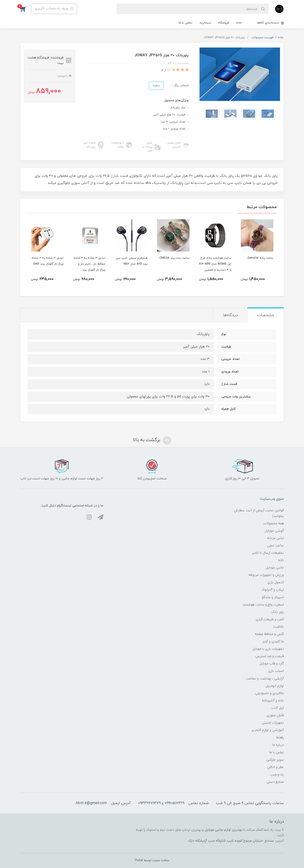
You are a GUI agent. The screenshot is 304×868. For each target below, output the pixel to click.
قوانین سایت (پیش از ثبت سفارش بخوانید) (259, 513)
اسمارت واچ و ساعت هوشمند (263, 604)
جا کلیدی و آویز (273, 641)
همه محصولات (273, 523)
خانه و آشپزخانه (273, 700)
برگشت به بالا (147, 440)
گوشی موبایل (274, 531)
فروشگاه (223, 23)
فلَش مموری (275, 715)
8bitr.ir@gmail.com (91, 803)
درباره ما (278, 745)
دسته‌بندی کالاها (268, 23)
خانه (239, 23)
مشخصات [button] (265, 315)
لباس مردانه (275, 538)
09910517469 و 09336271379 (161, 803)
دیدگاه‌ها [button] (230, 315)
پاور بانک (277, 612)
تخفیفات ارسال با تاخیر (268, 553)
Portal (139, 860)
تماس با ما (185, 23)
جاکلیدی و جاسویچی (269, 693)
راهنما (280, 737)
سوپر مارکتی (275, 760)
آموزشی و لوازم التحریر (267, 730)
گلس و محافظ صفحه (269, 634)
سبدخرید (205, 23)
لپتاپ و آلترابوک (272, 589)
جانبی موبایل (275, 567)
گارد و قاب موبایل (271, 663)
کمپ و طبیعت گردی (270, 619)
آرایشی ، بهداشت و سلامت (265, 678)
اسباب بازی (276, 671)
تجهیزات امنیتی (273, 722)
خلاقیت (278, 627)
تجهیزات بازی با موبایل (268, 649)
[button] (25, 9)
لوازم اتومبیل (275, 686)
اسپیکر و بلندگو (273, 597)
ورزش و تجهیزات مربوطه (266, 575)
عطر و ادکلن (275, 767)
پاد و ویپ (277, 774)
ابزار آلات (277, 708)
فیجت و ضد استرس (270, 656)
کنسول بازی (275, 582)
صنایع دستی (275, 782)
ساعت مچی (275, 545)
